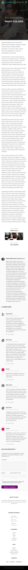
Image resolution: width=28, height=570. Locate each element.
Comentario (4, 459)
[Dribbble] (14, 508)
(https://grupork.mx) (19, 258)
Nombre (3, 472)
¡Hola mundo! (13, 516)
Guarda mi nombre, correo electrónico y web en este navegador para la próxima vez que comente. (13, 482)
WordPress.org (14, 553)
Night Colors (13, 519)
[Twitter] (16, 508)
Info (7, 561)
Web (19, 472)
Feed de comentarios (14, 552)
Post (14, 537)
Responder (11, 334)
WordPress (14, 540)
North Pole (13, 523)
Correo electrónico (14, 473)
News (14, 534)
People (14, 535)
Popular (12, 561)
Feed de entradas (14, 550)
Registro (14, 547)
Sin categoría (14, 538)
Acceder (14, 549)
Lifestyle (14, 532)
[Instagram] (12, 508)
